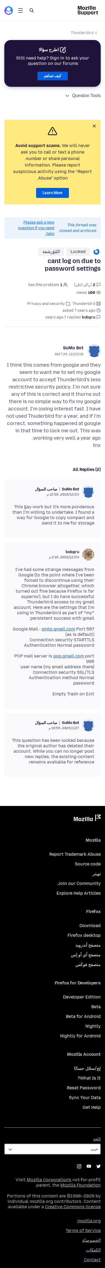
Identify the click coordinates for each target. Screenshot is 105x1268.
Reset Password (84, 1087)
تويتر (97, 873)
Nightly (93, 1026)
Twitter (98, 1166)
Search (31, 10)
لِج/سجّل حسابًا (87, 1068)
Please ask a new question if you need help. (36, 228)
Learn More (52, 193)
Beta (96, 1006)
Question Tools (86, 95)
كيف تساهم (52, 76)
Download (90, 925)
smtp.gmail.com (58, 629)
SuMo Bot (73, 347)
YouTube (89, 1166)
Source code (88, 864)
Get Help (92, 1107)
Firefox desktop (84, 935)
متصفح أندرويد (88, 945)
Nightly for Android (80, 1035)
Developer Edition (82, 997)
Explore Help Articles (79, 893)
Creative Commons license (73, 1206)
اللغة (97, 1139)
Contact (92, 1259)
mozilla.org (89, 1220)
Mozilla (87, 819)
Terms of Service (83, 1230)
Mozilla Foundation (80, 1185)
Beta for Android (83, 1016)
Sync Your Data (85, 1097)
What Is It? (89, 1078)
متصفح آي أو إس (86, 954)
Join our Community (79, 883)
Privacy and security (46, 303)
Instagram (79, 1166)
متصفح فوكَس (88, 964)
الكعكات (93, 1250)
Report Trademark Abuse (75, 854)
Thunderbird (82, 33)
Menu (20, 10)
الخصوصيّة (91, 1240)
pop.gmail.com (68, 656)
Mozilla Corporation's (49, 1179)
